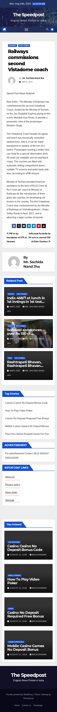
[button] (47, 29)
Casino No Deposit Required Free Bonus (27, 418)
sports (11, 294)
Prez (10, 358)
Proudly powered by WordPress (19, 694)
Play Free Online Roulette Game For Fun (27, 434)
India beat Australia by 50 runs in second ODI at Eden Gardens (39, 237)
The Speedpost (28, 14)
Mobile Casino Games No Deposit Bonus (27, 426)
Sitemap (9, 500)
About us (10, 477)
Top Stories (24, 45)
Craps (10, 608)
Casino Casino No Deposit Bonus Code (26, 403)
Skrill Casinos (14, 575)
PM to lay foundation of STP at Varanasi (17, 237)
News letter (11, 492)
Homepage (38, 705)
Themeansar (28, 698)
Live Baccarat (14, 542)
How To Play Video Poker (19, 410)
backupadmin (39, 555)
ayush (10, 326)
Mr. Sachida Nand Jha (33, 78)
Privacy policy (12, 484)
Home (17, 705)
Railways (12, 45)
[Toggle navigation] (26, 30)
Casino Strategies (16, 642)
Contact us (26, 705)
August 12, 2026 (19, 555)
